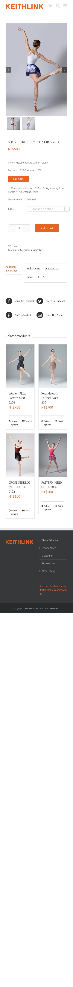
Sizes (10, 208)
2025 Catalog (48, 571)
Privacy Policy (49, 548)
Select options (14, 423)
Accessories (26, 250)
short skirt (37, 250)
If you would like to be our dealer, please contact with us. (53, 590)
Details (28, 421)
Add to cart (46, 228)
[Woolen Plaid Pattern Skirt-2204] (20, 366)
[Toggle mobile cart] (50, 6)
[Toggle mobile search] (58, 6)
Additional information (11, 268)
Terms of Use (48, 563)
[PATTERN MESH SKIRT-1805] (53, 455)
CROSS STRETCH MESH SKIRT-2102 (19, 487)
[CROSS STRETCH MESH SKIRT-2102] (20, 455)
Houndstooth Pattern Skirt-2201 (50, 398)
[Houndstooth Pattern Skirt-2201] (53, 366)
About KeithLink (50, 540)
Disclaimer (47, 555)
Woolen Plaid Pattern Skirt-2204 (18, 398)
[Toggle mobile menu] (65, 6)
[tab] (14, 269)
